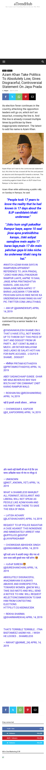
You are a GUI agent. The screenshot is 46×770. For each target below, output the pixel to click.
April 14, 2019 (11, 396)
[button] (43, 62)
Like (41, 728)
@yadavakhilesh (14, 330)
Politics (10, 70)
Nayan (6, 90)
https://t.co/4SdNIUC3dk (18, 607)
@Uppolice (10, 535)
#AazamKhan (11, 580)
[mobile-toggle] (3, 62)
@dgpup (23, 535)
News (4, 70)
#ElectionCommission (17, 597)
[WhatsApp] (19, 96)
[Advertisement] (23, 34)
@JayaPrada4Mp (14, 538)
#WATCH (8, 264)
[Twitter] (12, 96)
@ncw (30, 587)
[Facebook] (5, 96)
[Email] (32, 96)
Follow (39, 733)
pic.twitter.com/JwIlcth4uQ (22, 301)
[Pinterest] (25, 96)
